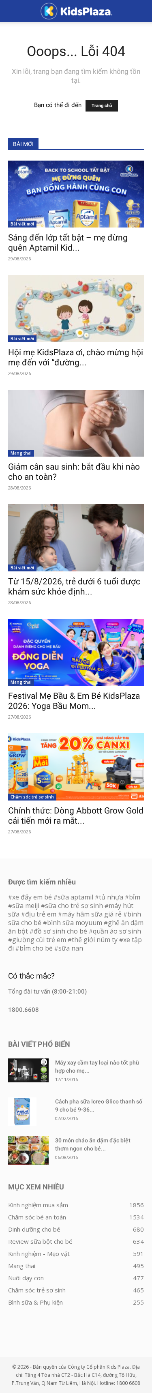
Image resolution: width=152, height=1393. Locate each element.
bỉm (134, 897)
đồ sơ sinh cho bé (60, 931)
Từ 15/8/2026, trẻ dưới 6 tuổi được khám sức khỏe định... (74, 587)
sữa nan (70, 948)
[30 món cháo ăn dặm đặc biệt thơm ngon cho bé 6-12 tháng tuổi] (28, 1150)
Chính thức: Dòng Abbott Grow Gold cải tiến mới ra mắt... (75, 816)
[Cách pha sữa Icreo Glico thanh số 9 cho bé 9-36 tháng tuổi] (22, 1111)
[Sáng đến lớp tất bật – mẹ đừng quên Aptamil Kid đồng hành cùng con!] (76, 194)
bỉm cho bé (36, 948)
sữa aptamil (75, 897)
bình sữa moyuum (74, 922)
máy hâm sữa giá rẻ (92, 914)
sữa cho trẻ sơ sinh (74, 905)
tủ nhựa (111, 897)
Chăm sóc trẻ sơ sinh (32, 797)
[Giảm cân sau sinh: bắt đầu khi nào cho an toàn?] (76, 423)
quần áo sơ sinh (117, 931)
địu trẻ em (40, 914)
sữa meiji (25, 905)
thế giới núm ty (95, 939)
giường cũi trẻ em (39, 939)
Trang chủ (102, 105)
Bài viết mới (22, 224)
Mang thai (21, 453)
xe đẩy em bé (33, 897)
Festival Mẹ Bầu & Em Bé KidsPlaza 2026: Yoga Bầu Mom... (74, 701)
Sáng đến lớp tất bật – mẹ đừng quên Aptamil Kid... (68, 243)
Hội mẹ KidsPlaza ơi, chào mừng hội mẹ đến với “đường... (75, 357)
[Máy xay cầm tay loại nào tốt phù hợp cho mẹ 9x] (28, 1070)
